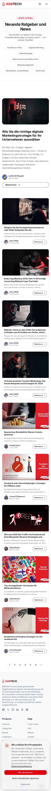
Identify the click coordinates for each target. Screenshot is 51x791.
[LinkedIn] (17, 709)
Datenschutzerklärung (21, 766)
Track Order (33, 724)
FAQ (29, 728)
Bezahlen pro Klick (14, 48)
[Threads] (22, 709)
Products (6, 724)
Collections (7, 737)
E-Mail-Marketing (25, 53)
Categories (7, 728)
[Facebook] (3, 709)
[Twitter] (8, 709)
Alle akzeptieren (25, 772)
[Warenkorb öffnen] (39, 4)
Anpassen (25, 784)
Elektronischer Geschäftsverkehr (25, 59)
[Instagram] (13, 709)
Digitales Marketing (36, 48)
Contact (31, 737)
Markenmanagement (26, 65)
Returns (31, 732)
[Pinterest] (27, 709)
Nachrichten (40, 71)
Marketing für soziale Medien (17, 71)
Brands (5, 732)
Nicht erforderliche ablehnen (25, 778)
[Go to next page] (41, 664)
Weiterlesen (10, 185)
